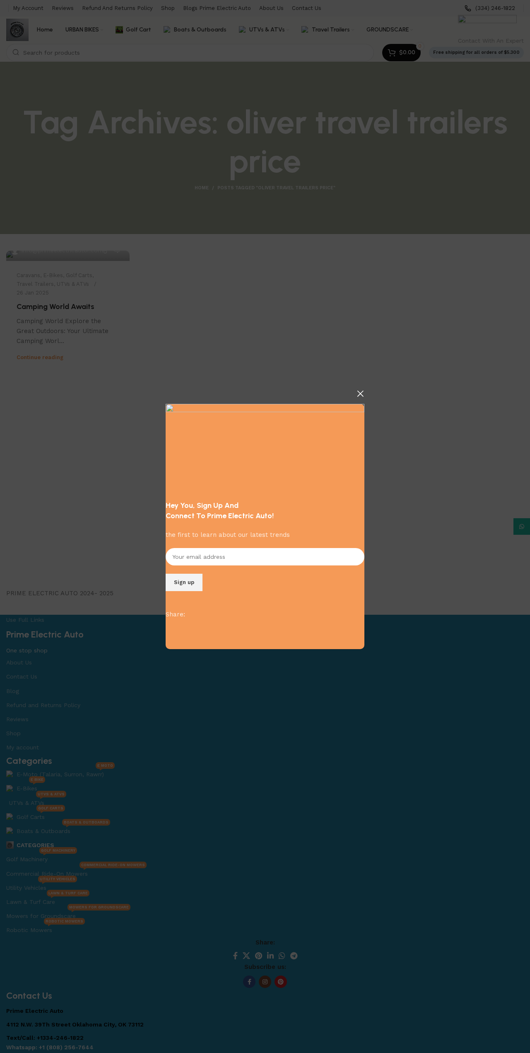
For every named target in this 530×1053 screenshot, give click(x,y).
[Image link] (265, 448)
